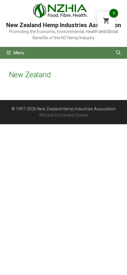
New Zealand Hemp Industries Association (63, 25)
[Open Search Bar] (118, 53)
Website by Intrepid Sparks (63, 115)
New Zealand (30, 75)
